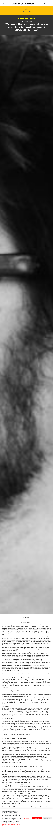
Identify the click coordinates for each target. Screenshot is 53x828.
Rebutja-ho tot (47, 818)
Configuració (26, 818)
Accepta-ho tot (37, 818)
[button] (3, 3)
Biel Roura (27, 617)
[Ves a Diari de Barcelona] (22, 3)
